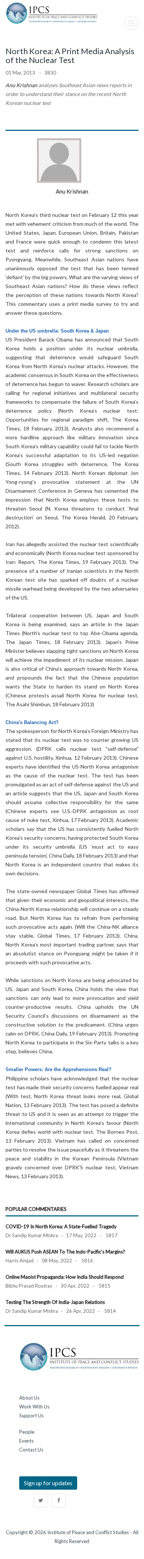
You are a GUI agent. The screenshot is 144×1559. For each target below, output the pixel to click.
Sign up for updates (48, 1482)
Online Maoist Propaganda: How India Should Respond (65, 1277)
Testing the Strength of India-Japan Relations (55, 1302)
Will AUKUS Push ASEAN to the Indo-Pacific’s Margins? (65, 1252)
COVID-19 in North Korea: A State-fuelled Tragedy (61, 1226)
